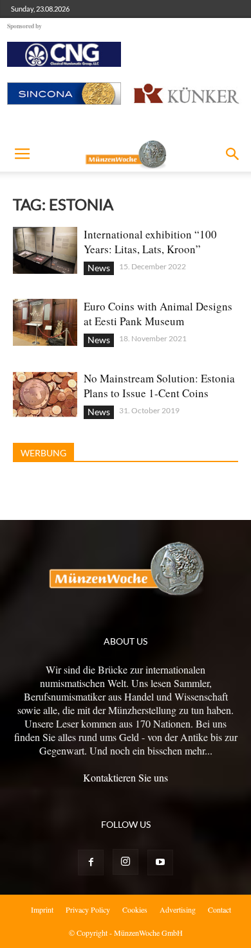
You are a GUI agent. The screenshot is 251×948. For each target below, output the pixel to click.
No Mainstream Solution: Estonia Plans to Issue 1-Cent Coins (159, 385)
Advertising (178, 909)
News (99, 267)
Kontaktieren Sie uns (125, 777)
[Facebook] (91, 862)
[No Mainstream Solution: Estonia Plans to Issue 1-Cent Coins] (45, 394)
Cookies (134, 909)
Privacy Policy (88, 909)
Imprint (42, 909)
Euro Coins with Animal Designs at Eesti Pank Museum (158, 313)
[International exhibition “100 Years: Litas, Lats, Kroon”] (45, 250)
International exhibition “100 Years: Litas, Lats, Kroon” (150, 241)
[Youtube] (160, 862)
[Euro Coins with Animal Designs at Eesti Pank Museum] (45, 322)
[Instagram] (125, 862)
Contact (219, 909)
